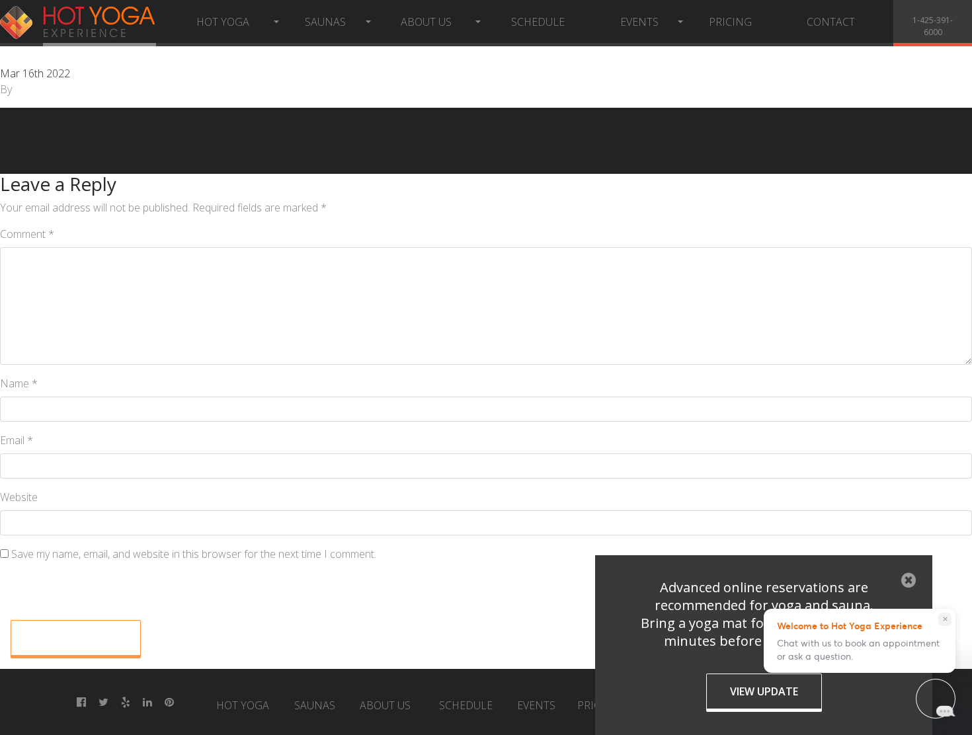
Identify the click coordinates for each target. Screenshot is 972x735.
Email (16, 440)
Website (19, 497)
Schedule (538, 22)
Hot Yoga (222, 22)
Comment (27, 234)
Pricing (730, 22)
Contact (831, 22)
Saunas (325, 22)
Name (19, 383)
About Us (426, 22)
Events (639, 22)
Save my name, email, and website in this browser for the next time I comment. (193, 554)
